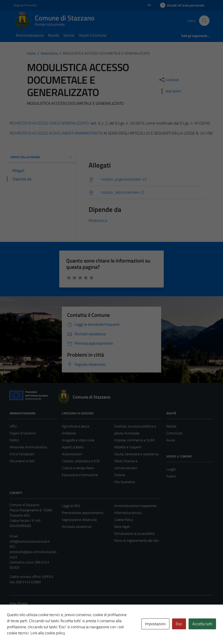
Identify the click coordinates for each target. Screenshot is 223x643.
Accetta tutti (202, 624)
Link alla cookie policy (47, 633)
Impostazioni (155, 624)
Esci (179, 624)
